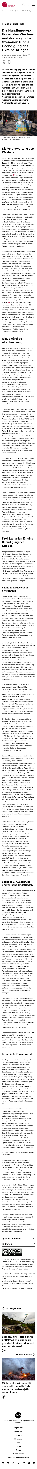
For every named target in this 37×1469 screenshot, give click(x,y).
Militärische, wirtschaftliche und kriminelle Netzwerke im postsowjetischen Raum (17, 1387)
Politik (12, 11)
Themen (4, 11)
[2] (33, 195)
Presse (18, 1450)
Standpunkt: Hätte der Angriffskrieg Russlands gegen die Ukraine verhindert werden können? (18, 1341)
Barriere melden (18, 1454)
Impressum (18, 1428)
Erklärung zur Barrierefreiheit (18, 1458)
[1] (14, 175)
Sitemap (18, 1435)
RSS (18, 1443)
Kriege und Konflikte (13, 23)
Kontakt (18, 1446)
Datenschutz (18, 1431)
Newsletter (18, 1439)
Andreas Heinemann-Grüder (16, 55)
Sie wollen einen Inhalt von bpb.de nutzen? (17, 1288)
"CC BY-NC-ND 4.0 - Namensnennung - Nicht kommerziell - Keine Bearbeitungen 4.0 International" (18, 1264)
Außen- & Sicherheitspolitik (25, 11)
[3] (9, 302)
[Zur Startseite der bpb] (8, 7)
